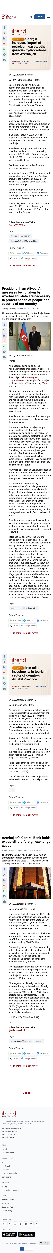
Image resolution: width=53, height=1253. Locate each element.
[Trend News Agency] (9, 1114)
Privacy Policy (7, 1203)
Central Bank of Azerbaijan (20, 1041)
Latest (4, 1149)
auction (39, 1041)
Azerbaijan (25, 236)
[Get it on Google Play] (26, 1234)
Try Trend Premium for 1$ (25, 265)
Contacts (5, 1170)
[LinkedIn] (31, 1223)
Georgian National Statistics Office (24, 241)
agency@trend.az (8, 1137)
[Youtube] (20, 1223)
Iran (12, 790)
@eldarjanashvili (17, 1030)
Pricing (4, 1186)
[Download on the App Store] (9, 1234)
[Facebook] (9, 1223)
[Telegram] (26, 1223)
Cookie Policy (7, 1211)
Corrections (6, 1177)
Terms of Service (8, 1200)
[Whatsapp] (4, 1223)
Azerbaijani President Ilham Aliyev (23, 608)
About (4, 1162)
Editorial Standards (9, 1173)
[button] (4, 27)
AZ (26, 1249)
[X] (15, 1223)
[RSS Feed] (37, 1223)
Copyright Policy (8, 1207)
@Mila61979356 (17, 225)
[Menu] (48, 16)
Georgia (13, 236)
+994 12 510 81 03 (8, 1134)
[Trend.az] (9, 17)
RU (31, 1249)
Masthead (6, 1166)
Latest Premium (8, 1153)
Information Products (10, 1190)
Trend (11, 102)
